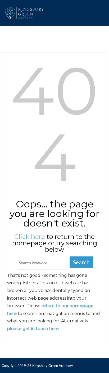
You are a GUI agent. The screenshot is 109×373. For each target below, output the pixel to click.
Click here (29, 237)
